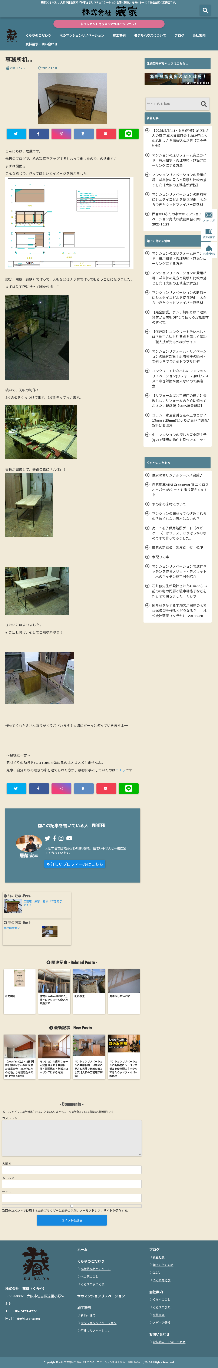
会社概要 (159, 1315)
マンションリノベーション (98, 1323)
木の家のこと (90, 1276)
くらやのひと (162, 1307)
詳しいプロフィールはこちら (76, 864)
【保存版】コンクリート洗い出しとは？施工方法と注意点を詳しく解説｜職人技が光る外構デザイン (179, 337)
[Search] (203, 104)
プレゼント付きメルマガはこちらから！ (110, 24)
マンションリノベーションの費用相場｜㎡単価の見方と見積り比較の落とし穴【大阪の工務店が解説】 (179, 180)
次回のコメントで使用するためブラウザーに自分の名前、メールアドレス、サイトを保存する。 (66, 1210)
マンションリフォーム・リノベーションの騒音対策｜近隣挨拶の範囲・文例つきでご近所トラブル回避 (179, 356)
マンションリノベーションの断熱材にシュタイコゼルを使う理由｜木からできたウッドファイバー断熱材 (179, 199)
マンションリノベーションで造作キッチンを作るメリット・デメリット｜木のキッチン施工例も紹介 (179, 571)
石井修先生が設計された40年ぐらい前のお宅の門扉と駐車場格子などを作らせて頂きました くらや (179, 591)
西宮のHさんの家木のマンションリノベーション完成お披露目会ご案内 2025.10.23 (180, 219)
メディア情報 (161, 1322)
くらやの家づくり (93, 1284)
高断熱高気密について (95, 1269)
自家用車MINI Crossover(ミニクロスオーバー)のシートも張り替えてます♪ (180, 489)
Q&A (156, 1272)
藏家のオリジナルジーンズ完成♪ (177, 475)
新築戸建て (88, 1315)
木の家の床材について (169, 504)
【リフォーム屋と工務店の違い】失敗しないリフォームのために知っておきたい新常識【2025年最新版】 (179, 400)
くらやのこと (162, 1299)
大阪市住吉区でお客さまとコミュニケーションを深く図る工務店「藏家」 (101, 1362)
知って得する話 (163, 1265)
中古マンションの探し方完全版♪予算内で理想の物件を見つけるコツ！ (179, 437)
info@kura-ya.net (28, 1318)
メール (8, 1178)
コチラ (120, 770)
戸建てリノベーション (95, 1330)
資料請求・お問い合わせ (169, 1342)
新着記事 (159, 1257)
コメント (10, 1118)
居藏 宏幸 (29, 855)
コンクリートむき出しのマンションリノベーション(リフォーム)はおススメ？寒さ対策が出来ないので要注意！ (180, 378)
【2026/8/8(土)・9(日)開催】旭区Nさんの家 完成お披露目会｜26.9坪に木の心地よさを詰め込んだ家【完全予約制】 (180, 138)
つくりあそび (162, 1280)
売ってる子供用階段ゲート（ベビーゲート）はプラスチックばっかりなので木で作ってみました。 (179, 533)
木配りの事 (162, 557)
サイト (6, 1192)
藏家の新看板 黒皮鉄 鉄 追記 (177, 547)
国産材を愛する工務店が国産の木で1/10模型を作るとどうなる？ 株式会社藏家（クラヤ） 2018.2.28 (179, 610)
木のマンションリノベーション (82, 35)
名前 (7, 1163)
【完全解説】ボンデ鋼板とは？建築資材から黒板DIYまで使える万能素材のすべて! (180, 317)
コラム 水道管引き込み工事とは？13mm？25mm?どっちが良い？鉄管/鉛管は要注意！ (180, 420)
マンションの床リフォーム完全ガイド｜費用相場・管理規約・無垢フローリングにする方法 (179, 160)
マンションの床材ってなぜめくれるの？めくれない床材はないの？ (179, 516)
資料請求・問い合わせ (41, 44)
